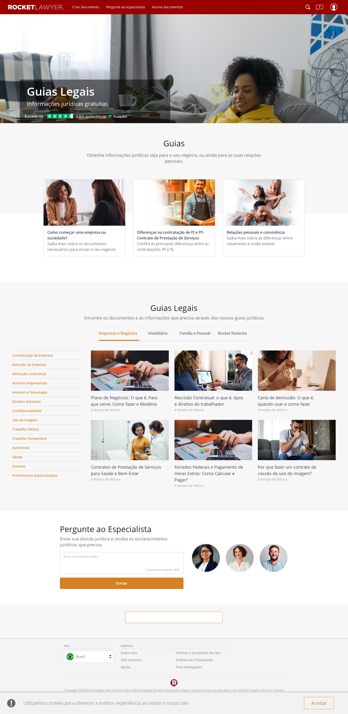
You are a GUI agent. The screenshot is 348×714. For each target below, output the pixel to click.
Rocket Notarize (232, 333)
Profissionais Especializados (35, 475)
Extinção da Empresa (29, 364)
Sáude (17, 457)
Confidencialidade (26, 411)
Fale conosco (131, 660)
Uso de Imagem (24, 420)
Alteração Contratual (29, 374)
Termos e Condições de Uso (198, 653)
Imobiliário (158, 333)
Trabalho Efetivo (25, 429)
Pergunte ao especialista (125, 7)
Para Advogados (189, 667)
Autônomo (21, 447)
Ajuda (125, 667)
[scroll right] (338, 333)
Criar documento (85, 7)
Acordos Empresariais (29, 383)
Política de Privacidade (194, 660)
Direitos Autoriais (26, 401)
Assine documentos (167, 7)
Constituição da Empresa (32, 355)
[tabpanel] (84, 217)
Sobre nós (129, 653)
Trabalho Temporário (29, 438)
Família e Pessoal (195, 333)
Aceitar (319, 703)
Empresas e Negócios (118, 333)
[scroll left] (10, 333)
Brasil (80, 656)
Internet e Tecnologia (29, 392)
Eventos (18, 466)
